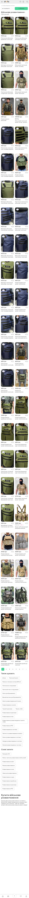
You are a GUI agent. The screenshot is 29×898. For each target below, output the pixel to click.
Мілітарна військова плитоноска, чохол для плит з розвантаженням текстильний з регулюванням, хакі (7, 202)
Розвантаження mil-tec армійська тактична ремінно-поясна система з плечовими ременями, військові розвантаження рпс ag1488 (21, 637)
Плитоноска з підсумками (9, 685)
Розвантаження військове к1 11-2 (19, 364)
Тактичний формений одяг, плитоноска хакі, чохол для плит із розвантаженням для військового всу (21, 445)
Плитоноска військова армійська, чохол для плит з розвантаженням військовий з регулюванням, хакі (7, 38)
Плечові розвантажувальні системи (11, 745)
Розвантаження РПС (7, 725)
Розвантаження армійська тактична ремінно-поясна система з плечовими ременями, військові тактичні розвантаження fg (7, 418)
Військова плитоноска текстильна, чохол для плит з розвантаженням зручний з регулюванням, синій (21, 256)
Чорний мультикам (7, 709)
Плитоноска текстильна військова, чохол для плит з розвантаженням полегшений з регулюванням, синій (21, 229)
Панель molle (19, 709)
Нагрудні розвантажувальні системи (12, 741)
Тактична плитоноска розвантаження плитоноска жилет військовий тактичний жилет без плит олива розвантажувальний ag (21, 608)
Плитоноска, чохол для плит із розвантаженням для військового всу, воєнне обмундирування (7, 148)
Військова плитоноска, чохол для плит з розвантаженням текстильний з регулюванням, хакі (21, 148)
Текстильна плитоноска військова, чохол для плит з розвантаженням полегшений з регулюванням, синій (21, 202)
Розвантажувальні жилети (9, 705)
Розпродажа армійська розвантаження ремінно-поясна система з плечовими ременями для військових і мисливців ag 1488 (7, 664)
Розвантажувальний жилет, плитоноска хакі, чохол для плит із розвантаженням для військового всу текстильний (21, 418)
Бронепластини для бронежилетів (11, 697)
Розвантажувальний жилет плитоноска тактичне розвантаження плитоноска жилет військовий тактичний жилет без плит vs (7, 608)
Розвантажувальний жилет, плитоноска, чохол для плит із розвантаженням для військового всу (20, 283)
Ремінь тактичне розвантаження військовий (14, 758)
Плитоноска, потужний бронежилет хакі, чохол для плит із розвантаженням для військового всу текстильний (7, 472)
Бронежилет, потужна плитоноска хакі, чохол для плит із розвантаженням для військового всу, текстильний (7, 526)
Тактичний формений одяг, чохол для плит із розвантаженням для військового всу (21, 337)
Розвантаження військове (5, 119)
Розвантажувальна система (9, 729)
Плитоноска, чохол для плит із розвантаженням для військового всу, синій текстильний (7, 310)
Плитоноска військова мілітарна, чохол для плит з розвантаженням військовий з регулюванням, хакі (21, 38)
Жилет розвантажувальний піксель (11, 701)
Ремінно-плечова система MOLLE (11, 682)
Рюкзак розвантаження (8, 765)
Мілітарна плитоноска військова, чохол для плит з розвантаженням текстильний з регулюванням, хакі (7, 283)
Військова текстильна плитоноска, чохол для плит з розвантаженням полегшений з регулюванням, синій (7, 256)
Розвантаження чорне (8, 777)
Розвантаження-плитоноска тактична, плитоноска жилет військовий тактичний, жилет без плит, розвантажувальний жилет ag (7, 581)
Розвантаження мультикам (9, 712)
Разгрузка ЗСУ (6, 754)
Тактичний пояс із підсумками (10, 689)
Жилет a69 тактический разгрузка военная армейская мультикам (21, 527)
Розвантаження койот (8, 761)
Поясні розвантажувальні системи (11, 737)
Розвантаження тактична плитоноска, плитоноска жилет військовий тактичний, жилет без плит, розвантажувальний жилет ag (7, 635)
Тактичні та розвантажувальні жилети (12, 733)
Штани (4, 678)
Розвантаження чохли (8, 769)
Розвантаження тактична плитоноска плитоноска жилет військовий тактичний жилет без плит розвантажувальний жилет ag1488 (7, 554)
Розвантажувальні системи (8, 5)
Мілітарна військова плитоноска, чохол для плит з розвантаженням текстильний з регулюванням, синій (7, 229)
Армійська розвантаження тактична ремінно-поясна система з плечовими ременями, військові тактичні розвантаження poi (21, 391)
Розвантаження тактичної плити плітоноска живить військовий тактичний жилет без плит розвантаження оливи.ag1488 (21, 175)
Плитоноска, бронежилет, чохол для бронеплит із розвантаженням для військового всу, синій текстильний (7, 364)
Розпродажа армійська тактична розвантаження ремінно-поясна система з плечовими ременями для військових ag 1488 (21, 664)
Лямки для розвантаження (9, 773)
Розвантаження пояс (8, 716)
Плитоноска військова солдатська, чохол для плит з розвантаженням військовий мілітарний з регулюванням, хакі (7, 92)
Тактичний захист (13, 678)
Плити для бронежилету (8, 693)
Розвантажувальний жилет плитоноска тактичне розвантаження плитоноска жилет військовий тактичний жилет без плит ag (21, 554)
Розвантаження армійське (9, 781)
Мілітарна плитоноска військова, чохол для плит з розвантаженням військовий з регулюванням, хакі (7, 65)
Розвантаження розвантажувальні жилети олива (13, 721)
